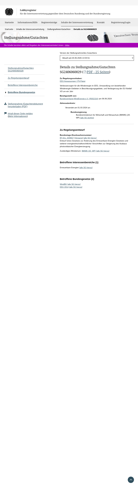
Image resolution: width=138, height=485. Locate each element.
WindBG (63, 184)
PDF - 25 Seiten (98, 72)
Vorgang (78, 138)
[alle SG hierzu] (89, 138)
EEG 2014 (64, 187)
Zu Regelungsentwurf (18, 78)
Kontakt (101, 22)
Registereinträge (49, 22)
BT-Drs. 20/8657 (67, 138)
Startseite (9, 22)
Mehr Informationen (17, 116)
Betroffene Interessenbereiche (23, 85)
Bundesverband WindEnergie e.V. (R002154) (79, 99)
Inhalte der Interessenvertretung (77, 22)
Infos (67, 45)
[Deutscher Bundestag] (11, 11)
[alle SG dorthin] (87, 118)
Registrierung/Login (120, 22)
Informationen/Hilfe (27, 22)
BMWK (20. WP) (89, 151)
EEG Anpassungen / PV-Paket (72, 81)
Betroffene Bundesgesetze (21, 92)
